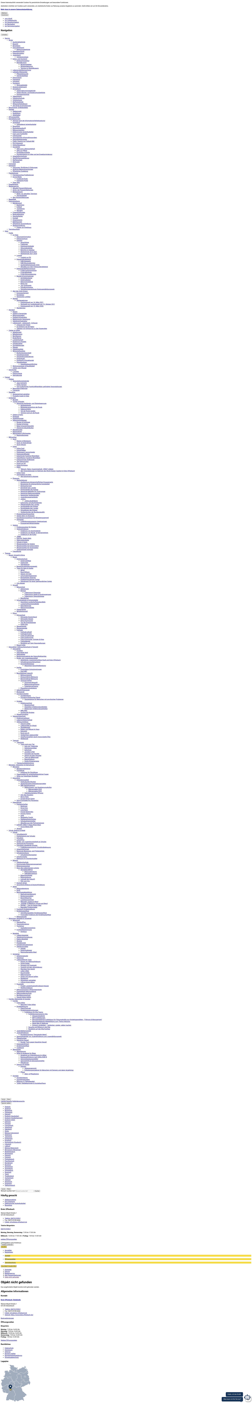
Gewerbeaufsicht (18, 51)
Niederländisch (10, 1152)
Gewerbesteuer (22, 362)
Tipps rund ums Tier (27, 744)
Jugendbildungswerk (24, 1031)
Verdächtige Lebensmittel (29, 735)
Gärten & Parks (18, 415)
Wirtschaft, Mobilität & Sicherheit (20, 918)
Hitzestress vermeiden (28, 980)
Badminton (20, 205)
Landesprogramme (27, 900)
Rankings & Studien (19, 342)
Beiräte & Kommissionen (25, 276)
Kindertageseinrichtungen (29, 1010)
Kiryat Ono (24, 808)
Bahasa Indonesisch (12, 1133)
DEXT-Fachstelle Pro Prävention (27, 800)
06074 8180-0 (5, 1229)
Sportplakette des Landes (29, 508)
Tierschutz (20, 742)
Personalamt (17, 78)
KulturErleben (21, 450)
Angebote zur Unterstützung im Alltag (33, 1055)
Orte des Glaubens (26, 795)
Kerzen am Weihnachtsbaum (30, 962)
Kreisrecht (12, 166)
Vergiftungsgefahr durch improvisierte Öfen (35, 737)
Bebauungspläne (18, 130)
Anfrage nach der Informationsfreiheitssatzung (29, 121)
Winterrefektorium (26, 66)
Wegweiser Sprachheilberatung (35, 666)
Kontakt (15, 218)
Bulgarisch (8, 1110)
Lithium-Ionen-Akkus (27, 982)
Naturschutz (21, 587)
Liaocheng (24, 810)
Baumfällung (25, 572)
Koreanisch (9, 1139)
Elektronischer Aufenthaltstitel (23, 132)
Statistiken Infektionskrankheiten (35, 707)
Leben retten (24, 971)
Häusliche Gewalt (23, 1040)
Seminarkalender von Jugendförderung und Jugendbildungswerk (39, 1036)
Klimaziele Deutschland (28, 617)
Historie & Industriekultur (25, 428)
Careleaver (20, 1048)
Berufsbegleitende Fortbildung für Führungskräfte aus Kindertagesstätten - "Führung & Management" (67, 1020)
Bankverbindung (18, 214)
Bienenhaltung (29, 759)
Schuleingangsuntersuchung (30, 662)
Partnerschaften (22, 804)
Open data (16, 182)
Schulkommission (26, 287)
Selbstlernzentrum (30, 873)
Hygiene (19, 701)
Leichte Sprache (6, 1101)
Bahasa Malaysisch (11, 1148)
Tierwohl (16, 741)
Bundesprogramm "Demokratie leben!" (33, 1035)
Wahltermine (21, 308)
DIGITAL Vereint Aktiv (24, 538)
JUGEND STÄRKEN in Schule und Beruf (34, 903)
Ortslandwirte (21, 609)
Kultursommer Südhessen (25, 460)
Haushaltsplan (18, 216)
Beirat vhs (23, 284)
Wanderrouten (17, 430)
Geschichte (12, 370)
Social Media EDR (26, 827)
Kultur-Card (20, 448)
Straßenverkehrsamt (20, 87)
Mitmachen (13, 437)
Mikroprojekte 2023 (35, 789)
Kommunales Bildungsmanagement (29, 864)
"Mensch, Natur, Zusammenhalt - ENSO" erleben (36, 469)
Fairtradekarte (25, 641)
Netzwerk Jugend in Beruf (29, 902)
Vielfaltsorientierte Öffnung (33, 793)
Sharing (19, 941)
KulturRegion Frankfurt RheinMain (28, 458)
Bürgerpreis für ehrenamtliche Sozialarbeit (35, 484)
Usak (22, 815)
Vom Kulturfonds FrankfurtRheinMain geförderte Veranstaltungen (39, 387)
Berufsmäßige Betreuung (29, 679)
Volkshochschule (18, 98)
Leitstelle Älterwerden (20, 72)
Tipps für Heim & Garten (25, 568)
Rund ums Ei (24, 733)
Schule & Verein (22, 542)
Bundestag (20, 295)
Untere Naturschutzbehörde (26, 91)
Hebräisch (8, 1129)
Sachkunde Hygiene (27, 712)
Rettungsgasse (25, 975)
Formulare (12, 164)
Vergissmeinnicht (30, 1068)
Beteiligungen (17, 222)
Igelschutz (28, 750)
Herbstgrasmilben (30, 748)
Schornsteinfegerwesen (28, 576)
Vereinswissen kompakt (25, 549)
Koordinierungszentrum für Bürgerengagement (33, 518)
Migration (16, 767)
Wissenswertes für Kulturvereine (28, 546)
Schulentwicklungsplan (28, 855)
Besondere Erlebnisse (20, 388)
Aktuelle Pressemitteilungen (22, 188)
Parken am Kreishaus (24, 227)
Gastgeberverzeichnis (27, 928)
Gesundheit (16, 649)
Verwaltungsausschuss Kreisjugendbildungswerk (37, 289)
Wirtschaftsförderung (20, 104)
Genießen (12, 392)
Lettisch (7, 1146)
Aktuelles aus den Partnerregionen (32, 823)
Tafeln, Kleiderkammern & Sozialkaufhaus (31, 1083)
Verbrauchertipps (22, 722)
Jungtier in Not (29, 752)
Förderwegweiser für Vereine (26, 527)
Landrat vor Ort (25, 257)
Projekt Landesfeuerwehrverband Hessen (34, 986)
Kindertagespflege (23, 911)
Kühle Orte (24, 624)
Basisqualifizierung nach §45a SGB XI (33, 1057)
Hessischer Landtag (23, 297)
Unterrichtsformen (23, 849)
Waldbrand (24, 978)
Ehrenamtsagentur (23, 61)
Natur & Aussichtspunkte (25, 426)
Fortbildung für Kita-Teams (33, 1012)
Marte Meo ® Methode (40, 1023)
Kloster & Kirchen (22, 424)
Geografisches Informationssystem (25, 137)
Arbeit (15, 887)
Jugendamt (17, 55)
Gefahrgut (20, 958)
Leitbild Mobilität (22, 935)
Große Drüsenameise (31, 761)
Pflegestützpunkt (22, 74)
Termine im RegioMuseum (29, 68)
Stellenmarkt (17, 111)
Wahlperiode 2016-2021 (28, 252)
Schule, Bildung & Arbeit (17, 830)
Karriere (11, 109)
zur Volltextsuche (11, 20)
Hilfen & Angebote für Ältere (26, 1053)
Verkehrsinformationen (24, 937)
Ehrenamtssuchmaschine (25, 514)
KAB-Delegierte (25, 261)
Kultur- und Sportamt (20, 59)
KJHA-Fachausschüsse (28, 270)
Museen (15, 400)
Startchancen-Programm (25, 844)
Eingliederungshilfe (23, 152)
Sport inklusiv (21, 445)
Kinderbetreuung (22, 1006)
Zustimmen (5, 15)
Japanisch (8, 1137)
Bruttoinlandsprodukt (24, 353)
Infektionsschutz (26, 703)
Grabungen (24, 563)
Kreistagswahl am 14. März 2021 (31, 302)
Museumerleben (26, 64)
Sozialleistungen (18, 345)
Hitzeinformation (22, 714)
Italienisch (8, 1135)
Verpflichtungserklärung (21, 158)
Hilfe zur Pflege (22, 151)
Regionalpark (17, 432)
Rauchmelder (25, 973)
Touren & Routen (18, 402)
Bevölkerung (17, 336)
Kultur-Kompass (22, 465)
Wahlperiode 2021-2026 (28, 254)
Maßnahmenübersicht (28, 894)
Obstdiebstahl (25, 727)
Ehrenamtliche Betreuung (29, 677)
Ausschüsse (24, 242)
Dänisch (7, 1114)
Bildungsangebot (18, 315)
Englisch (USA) (10, 1120)
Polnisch (8, 1157)
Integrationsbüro (18, 53)
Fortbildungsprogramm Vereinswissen (33, 521)
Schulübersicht (22, 834)
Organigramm (17, 220)
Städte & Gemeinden (20, 314)
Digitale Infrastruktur (20, 317)
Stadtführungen (18, 418)
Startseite (8, 1270)
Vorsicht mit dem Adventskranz (31, 967)
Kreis (6, 231)
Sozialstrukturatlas (23, 1079)
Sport (14, 439)
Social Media (17, 177)
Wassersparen (21, 626)
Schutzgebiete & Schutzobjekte (27, 600)
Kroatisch (8, 1140)
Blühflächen (24, 598)
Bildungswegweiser (23, 866)
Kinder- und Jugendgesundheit (27, 658)
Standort (12, 310)
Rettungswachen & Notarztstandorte (29, 990)
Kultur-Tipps (21, 473)
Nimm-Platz (24, 797)
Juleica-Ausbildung (31, 501)
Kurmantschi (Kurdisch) (13, 1142)
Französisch (9, 1125)
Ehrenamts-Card (26, 486)
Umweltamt (17, 89)
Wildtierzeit (24, 739)
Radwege (16, 417)
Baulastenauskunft (19, 128)
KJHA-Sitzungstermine (28, 274)
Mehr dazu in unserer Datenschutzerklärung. (16, 9)
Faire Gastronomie (26, 638)
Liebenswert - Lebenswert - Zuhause (25, 323)
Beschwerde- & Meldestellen (18, 108)
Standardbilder (22, 196)
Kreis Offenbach (11, 1300)
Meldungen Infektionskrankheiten (36, 709)
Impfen (19, 667)
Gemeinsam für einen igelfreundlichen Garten (36, 581)
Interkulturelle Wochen (28, 782)
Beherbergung (17, 334)
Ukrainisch (8, 1182)
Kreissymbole (17, 373)
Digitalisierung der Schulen (26, 836)
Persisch (8, 1155)
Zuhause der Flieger (23, 325)
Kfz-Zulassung (18, 143)
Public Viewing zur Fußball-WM (23, 141)
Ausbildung (16, 113)
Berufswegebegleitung (24, 892)
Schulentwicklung (23, 853)
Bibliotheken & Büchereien (22, 433)
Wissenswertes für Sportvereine (27, 548)
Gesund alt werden (23, 1065)
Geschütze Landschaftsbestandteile (32, 602)
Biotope (23, 591)
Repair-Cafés (21, 645)
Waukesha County (26, 817)
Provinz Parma (25, 814)
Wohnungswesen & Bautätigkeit (24, 366)
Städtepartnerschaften (28, 819)
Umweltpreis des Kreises (28, 510)
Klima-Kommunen (26, 621)
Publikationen (13, 173)
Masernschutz (29, 705)
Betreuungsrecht (26, 675)
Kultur (15, 446)
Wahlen (15, 299)
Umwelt (15, 585)
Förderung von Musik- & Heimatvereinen (34, 533)
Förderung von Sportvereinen (30, 531)
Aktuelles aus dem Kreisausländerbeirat (34, 267)
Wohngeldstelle (22, 85)
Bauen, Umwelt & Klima (17, 555)
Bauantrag (16, 126)
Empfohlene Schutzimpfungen (31, 669)
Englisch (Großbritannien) (14, 1118)
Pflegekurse (24, 1063)
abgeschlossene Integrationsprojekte (33, 784)
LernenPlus (20, 840)
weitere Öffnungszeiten (9, 1239)
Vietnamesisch (10, 1185)
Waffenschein (17, 160)
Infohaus (23, 932)
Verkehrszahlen (18, 349)
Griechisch (8, 1127)
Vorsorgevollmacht (31, 682)
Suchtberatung (25, 696)
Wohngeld (16, 162)
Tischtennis (21, 209)
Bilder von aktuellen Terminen (27, 194)
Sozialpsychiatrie (22, 694)
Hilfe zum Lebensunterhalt (26, 149)
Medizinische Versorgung (21, 319)
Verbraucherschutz (19, 716)
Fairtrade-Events (26, 634)
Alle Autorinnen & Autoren (29, 476)
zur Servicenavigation (12, 26)
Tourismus (20, 926)
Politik (11, 233)
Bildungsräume (25, 877)
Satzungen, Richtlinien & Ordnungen (25, 167)
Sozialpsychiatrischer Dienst (30, 697)
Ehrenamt (16, 478)
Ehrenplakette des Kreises (29, 490)
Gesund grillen (25, 724)
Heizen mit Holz (25, 574)
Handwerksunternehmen (25, 357)
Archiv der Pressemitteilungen (23, 190)
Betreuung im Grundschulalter (27, 859)
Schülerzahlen (17, 343)
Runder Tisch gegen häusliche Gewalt (33, 1042)
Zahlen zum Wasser (19, 368)
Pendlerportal (21, 943)
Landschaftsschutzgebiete (29, 604)
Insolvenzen (21, 358)
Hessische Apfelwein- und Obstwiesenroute (31, 403)
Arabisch (8, 1109)
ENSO (19, 467)
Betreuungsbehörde (23, 49)
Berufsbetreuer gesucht (25, 673)
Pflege (22, 1072)
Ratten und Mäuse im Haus (29, 729)
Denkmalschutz (22, 559)
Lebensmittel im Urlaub (28, 726)
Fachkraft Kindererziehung (26, 909)
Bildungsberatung (30, 872)
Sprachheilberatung (27, 664)
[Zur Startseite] (14, 1097)
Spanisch (8, 1172)
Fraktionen (24, 244)
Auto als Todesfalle (31, 746)
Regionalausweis (22, 435)
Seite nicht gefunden (12, 1277)
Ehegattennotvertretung (28, 688)
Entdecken (12, 398)
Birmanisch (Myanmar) (13, 1150)
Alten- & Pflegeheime (31, 1074)
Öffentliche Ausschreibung (22, 224)
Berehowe (23, 806)
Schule (15, 832)
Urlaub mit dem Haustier (32, 756)
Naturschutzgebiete (27, 608)
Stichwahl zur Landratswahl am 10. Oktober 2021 (37, 304)
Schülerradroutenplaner (25, 945)
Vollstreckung (17, 100)
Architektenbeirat (26, 278)
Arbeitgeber (16, 115)
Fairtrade (20, 630)
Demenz (23, 1066)
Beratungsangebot (26, 896)
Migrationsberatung (23, 769)
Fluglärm (20, 651)
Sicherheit (16, 954)
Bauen (15, 557)
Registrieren (9, 1252)
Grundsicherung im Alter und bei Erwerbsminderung (34, 154)
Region (15, 312)
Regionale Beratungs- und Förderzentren (30, 851)
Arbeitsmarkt (17, 332)
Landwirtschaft (18, 340)
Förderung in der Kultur (28, 535)
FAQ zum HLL (25, 881)
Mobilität (16, 933)
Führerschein (17, 136)
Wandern (20, 211)
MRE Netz (23, 711)
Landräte (16, 372)
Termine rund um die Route (29, 413)
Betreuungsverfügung (31, 684)
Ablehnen (4, 13)
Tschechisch (9, 1178)
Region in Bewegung (24, 441)
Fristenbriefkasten (19, 212)
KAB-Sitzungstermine (27, 263)
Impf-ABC (23, 671)
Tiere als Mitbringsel (31, 757)
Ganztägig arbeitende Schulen (27, 845)
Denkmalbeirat (25, 280)
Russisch (8, 1165)
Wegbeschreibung (19, 226)
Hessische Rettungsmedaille (30, 493)
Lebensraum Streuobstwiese (34, 596)
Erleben (11, 379)
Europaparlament (23, 293)
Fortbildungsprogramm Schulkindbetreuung (35, 847)
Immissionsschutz (23, 94)
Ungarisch (8, 1183)
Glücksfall (20, 520)
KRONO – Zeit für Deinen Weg (30, 905)
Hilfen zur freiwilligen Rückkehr (27, 776)
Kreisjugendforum (23, 1044)
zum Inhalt (8, 19)
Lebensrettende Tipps (24, 960)
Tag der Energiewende (28, 623)
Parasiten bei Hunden (31, 754)
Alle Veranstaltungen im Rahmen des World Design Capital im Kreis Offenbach (47, 471)
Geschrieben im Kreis (24, 475)
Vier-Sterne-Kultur (23, 461)
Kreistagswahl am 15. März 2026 (31, 306)
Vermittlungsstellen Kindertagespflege (33, 913)
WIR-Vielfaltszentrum (27, 785)
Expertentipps (13, 184)
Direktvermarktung (23, 718)
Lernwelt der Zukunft (27, 879)
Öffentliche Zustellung (20, 171)
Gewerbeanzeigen (23, 355)
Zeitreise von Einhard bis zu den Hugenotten (32, 329)
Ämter (11, 40)
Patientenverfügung (31, 686)
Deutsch (7, 1107)
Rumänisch (9, 1163)
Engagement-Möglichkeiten (29, 523)
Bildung (15, 860)
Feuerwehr (20, 984)
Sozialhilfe (16, 147)
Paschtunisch (9, 1161)
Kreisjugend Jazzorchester (26, 452)
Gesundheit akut (22, 652)
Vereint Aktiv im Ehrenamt (25, 516)
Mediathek (12, 199)
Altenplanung (21, 1051)
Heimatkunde (17, 375)
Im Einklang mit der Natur (25, 327)
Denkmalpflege (25, 561)
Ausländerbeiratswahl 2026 (29, 265)
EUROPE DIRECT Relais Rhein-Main (29, 825)
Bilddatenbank (18, 192)
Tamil (7, 1174)
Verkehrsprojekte (22, 947)
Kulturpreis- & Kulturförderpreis (31, 503)
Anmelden (8, 1250)
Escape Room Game (27, 799)
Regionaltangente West (28, 952)
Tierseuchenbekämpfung (25, 763)
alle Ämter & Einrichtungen (22, 106)
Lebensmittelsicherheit (24, 720)
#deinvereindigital (23, 540)
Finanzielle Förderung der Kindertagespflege (35, 915)
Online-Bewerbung (19, 145)
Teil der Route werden (27, 411)
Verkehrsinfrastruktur (20, 321)
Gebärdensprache (18, 1101)
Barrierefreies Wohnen (28, 578)
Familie (15, 1001)
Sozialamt (16, 83)
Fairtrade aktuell (26, 632)
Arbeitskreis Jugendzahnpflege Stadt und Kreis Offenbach (40, 660)
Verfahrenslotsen (22, 57)
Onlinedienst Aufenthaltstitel (26, 124)
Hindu (7, 1131)
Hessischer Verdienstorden (29, 495)
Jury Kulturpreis (25, 285)
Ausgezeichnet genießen (21, 394)
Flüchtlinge (20, 770)
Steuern (15, 347)
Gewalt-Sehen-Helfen (24, 997)
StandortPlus (21, 922)
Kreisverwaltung (14, 201)
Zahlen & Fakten (14, 330)
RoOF (18, 890)
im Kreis (15, 235)
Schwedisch (9, 1170)
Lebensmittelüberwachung (22, 70)
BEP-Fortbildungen (38, 1018)
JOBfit (19, 536)
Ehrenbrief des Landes (28, 488)
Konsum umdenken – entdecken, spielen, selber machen (51, 1025)
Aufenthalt (16, 123)
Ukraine (19, 829)
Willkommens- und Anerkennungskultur (38, 787)
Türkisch (8, 1180)
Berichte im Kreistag (27, 250)
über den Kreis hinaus (20, 291)
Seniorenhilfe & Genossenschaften (32, 1061)
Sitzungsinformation (24, 237)
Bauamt (15, 44)
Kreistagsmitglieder (27, 246)
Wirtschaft (16, 920)
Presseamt (16, 79)
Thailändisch (9, 1176)
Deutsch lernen (22, 883)
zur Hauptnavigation (12, 22)
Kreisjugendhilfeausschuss (26, 269)
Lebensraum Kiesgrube (32, 593)
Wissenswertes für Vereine (26, 544)
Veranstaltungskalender (21, 381)
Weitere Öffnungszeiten (9, 1340)
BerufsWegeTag (26, 898)
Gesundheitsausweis (20, 139)
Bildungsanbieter (26, 875)
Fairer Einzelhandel (27, 636)
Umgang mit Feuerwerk (28, 965)
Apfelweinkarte (25, 405)
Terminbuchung (14, 229)
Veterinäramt (17, 96)
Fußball (19, 207)
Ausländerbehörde (19, 42)
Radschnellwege (26, 950)
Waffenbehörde (18, 102)
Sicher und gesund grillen (29, 976)
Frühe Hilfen (21, 1003)
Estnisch (8, 1122)
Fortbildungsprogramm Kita (38, 1014)
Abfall (22, 570)
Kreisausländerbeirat (24, 259)
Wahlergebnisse (22, 300)
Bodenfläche (17, 338)
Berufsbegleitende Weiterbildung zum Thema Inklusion (51, 1021)
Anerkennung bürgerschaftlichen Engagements (36, 482)
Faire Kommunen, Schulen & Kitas (32, 639)
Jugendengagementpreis (29, 497)
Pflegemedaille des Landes (29, 505)
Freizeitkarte (17, 551)
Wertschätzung (22, 480)
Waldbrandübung (26, 988)
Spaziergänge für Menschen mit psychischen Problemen (43, 699)
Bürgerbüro (16, 46)
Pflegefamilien (22, 1038)
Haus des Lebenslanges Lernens (28, 868)
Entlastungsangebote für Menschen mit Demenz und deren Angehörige (48, 1070)
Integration (16, 778)
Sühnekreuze (24, 564)
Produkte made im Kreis (21, 396)
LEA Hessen (21, 583)
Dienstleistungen (14, 119)
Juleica (22, 499)
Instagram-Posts (22, 181)
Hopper (22, 948)
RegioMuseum (22, 63)
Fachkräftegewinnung (24, 930)
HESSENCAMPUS (26, 870)
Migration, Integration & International (21, 765)
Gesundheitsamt (18, 48)
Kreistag (19, 240)
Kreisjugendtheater (23, 454)
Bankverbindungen (7, 1318)
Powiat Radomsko (26, 812)
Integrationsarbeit (23, 780)
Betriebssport (17, 203)
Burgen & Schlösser (23, 422)
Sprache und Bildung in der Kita (39, 1027)
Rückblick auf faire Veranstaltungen (32, 643)
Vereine (15, 525)
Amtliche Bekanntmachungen (23, 169)
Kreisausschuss (22, 239)
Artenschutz (24, 589)
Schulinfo (20, 838)
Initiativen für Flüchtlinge (29, 772)
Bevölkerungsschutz (24, 995)
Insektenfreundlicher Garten (30, 579)
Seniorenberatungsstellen (29, 1059)
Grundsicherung (22, 1078)
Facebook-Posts (22, 179)
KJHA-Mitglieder (26, 272)
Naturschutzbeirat (26, 282)
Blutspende (20, 692)
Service (7, 38)
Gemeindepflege (22, 76)
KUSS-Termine (21, 385)
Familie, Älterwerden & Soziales (19, 999)
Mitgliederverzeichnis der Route (31, 407)
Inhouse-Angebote (38, 1016)
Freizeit (7, 377)
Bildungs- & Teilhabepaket (26, 1081)
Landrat (19, 255)
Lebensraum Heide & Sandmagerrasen (37, 594)
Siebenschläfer (25, 409)
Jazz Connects (22, 383)
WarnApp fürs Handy (27, 969)
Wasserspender (22, 628)
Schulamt (16, 81)
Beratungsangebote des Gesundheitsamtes (31, 656)
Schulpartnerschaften (27, 821)
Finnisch (8, 1124)
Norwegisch (9, 1154)
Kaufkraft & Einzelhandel (25, 360)
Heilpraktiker (21, 654)
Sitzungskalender (26, 248)
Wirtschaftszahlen (19, 351)
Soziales (16, 1076)
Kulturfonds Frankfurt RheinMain (28, 456)
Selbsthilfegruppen (23, 690)
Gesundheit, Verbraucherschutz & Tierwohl (23, 647)
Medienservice (14, 186)
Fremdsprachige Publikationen (23, 175)
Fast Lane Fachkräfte (20, 134)
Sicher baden (25, 963)
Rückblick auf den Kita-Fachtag (39, 1029)
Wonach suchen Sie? (8, 1191)
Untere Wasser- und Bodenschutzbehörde (31, 93)
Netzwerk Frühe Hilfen (28, 1005)
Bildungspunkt (22, 917)
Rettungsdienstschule (24, 993)
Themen (7, 553)
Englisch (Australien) (12, 1116)
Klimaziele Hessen (26, 619)
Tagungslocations (23, 924)
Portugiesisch (9, 1159)
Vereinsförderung (22, 529)
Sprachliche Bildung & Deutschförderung (31, 885)
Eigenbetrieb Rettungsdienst (26, 991)
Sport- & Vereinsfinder (24, 443)
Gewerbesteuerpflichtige (28, 364)
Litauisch (8, 1144)
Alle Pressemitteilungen (21, 197)
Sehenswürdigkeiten (20, 420)
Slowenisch (9, 1167)
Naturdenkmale (25, 606)
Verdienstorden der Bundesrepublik (32, 512)
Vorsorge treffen (26, 681)
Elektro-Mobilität (22, 939)
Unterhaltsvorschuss (20, 156)
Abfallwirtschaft (22, 611)
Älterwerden (17, 1050)
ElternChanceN (25, 1008)
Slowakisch (9, 1168)
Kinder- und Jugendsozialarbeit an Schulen (31, 842)
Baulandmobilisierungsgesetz (27, 566)
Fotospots (16, 390)
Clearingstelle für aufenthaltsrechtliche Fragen (33, 774)
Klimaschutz (21, 615)
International (17, 802)
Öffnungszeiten (14, 117)
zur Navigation (10, 24)
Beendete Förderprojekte (28, 907)
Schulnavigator (22, 857)
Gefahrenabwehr (22, 956)
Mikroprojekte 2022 (35, 791)
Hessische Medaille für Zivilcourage (32, 491)
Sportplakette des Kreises (29, 506)
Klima (15, 613)
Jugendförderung (23, 1033)
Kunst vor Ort (21, 463)
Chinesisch (8, 1112)
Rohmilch (23, 731)
